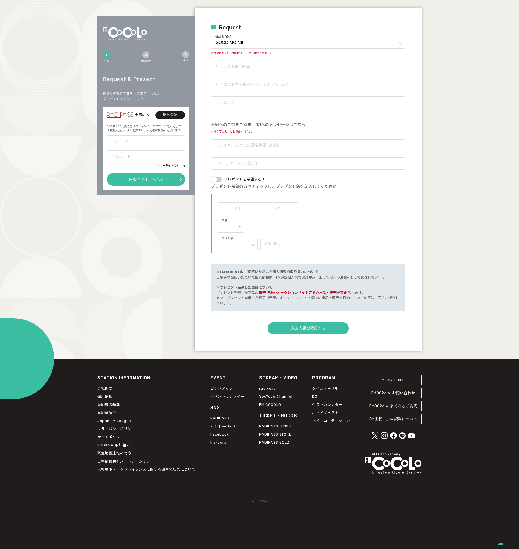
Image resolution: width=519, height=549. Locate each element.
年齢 (224, 220)
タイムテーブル (325, 388)
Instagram (220, 442)
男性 (237, 208)
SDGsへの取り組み (113, 445)
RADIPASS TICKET (275, 426)
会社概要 (104, 388)
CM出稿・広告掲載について (393, 419)
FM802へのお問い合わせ (393, 393)
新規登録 (170, 115)
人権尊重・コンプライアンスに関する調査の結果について (146, 469)
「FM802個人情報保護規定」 (295, 277)
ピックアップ (221, 388)
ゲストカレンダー (327, 405)
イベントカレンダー (227, 396)
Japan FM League (114, 421)
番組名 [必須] (223, 36)
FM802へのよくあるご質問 (393, 406)
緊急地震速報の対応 (114, 453)
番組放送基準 (108, 405)
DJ (314, 396)
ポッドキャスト (325, 413)
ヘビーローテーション (331, 421)
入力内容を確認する (308, 328)
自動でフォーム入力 (146, 179)
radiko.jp (267, 388)
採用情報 (104, 396)
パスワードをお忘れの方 (169, 165)
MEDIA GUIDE (393, 380)
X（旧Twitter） (223, 426)
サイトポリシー (110, 437)
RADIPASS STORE (275, 434)
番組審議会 (106, 413)
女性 (278, 208)
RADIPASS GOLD (274, 442)
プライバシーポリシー (116, 429)
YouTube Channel (275, 396)
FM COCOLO (270, 405)
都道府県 (227, 238)
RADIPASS (219, 418)
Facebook (219, 434)
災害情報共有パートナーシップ (123, 461)
